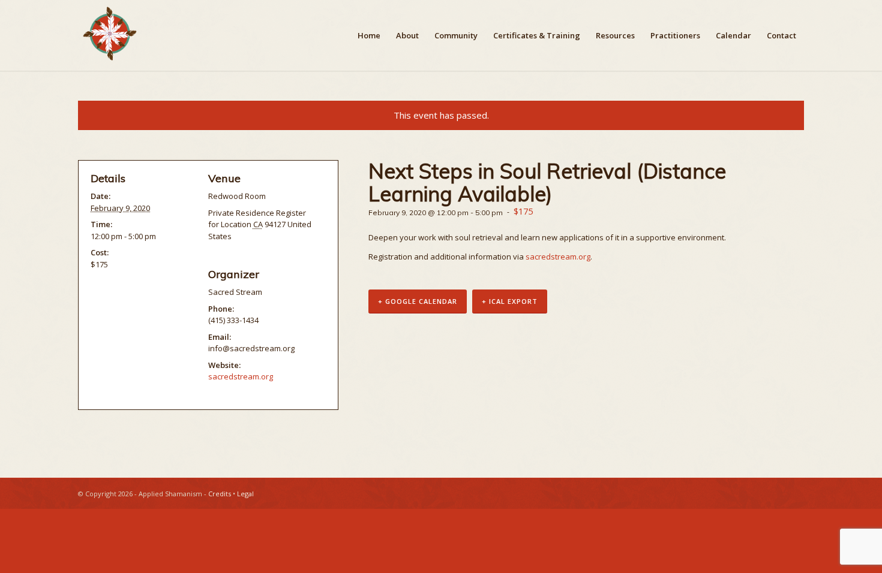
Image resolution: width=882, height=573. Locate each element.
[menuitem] (369, 35)
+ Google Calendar (417, 301)
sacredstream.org (558, 256)
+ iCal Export (510, 301)
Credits (219, 493)
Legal (245, 493)
